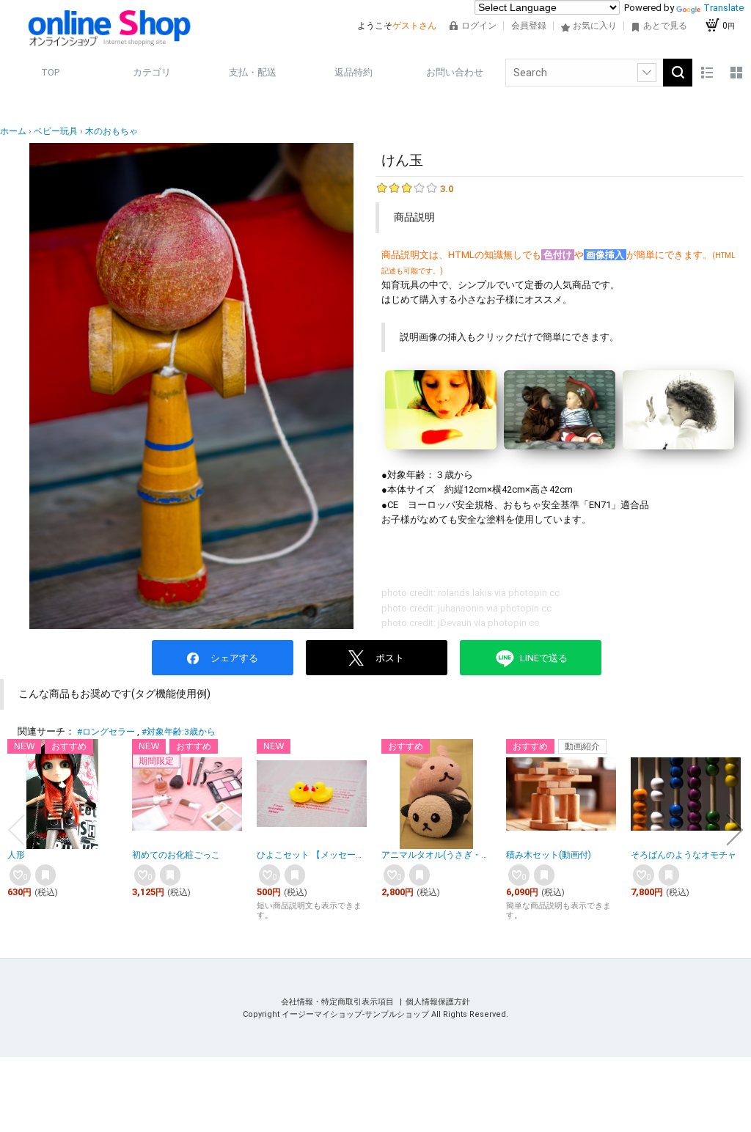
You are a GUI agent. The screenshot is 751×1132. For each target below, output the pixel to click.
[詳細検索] (646, 72)
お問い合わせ (454, 72)
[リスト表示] (707, 73)
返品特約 (353, 72)
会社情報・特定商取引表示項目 (338, 1002)
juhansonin (461, 608)
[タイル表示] (736, 73)
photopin (527, 592)
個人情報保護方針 (438, 1002)
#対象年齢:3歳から (179, 732)
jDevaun (455, 622)
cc (554, 592)
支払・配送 (252, 72)
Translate (723, 7)
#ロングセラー (106, 732)
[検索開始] (677, 73)
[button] (16, 830)
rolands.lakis (465, 592)
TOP (50, 72)
